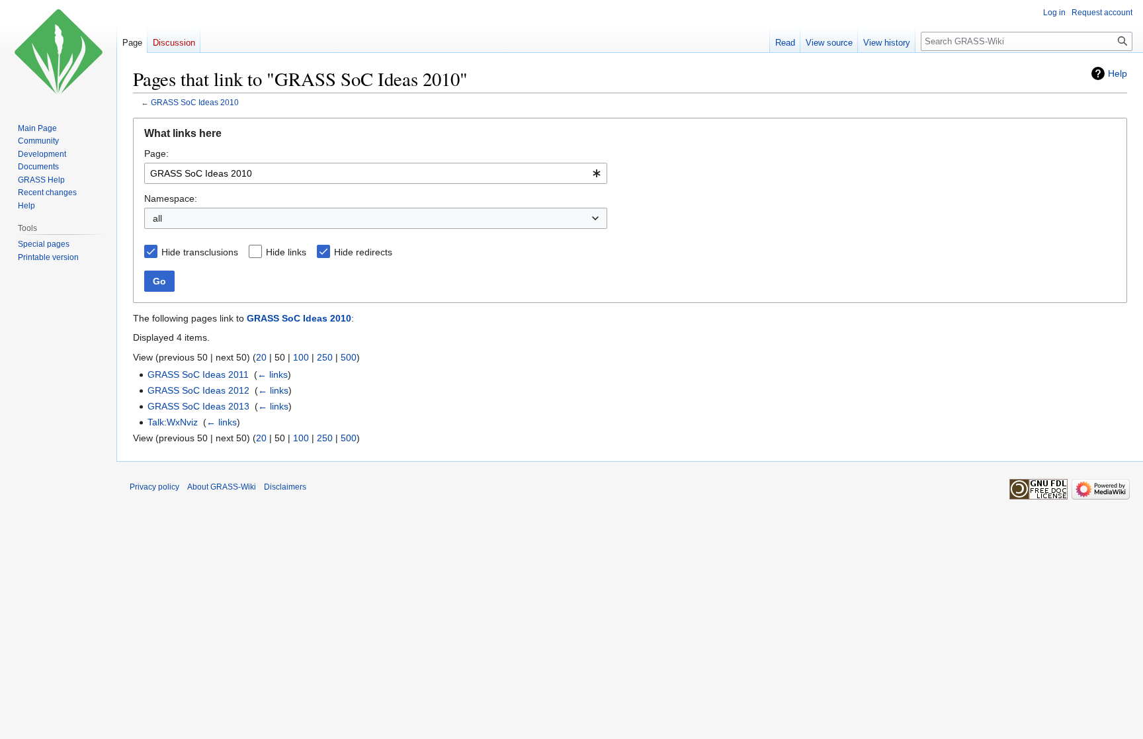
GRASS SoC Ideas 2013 (198, 406)
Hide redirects (363, 252)
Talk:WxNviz (173, 422)
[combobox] (375, 173)
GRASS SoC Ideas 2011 (198, 374)
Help (1117, 73)
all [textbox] (157, 218)
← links (272, 374)
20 (261, 357)
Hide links (286, 252)
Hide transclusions (199, 252)
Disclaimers (285, 487)
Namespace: (170, 198)
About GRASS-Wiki (221, 487)
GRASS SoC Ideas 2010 (195, 102)
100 (301, 357)
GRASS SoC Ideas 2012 (198, 390)
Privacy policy (154, 487)
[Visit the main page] (58, 53)
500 (349, 357)
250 (325, 357)
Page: (156, 153)
